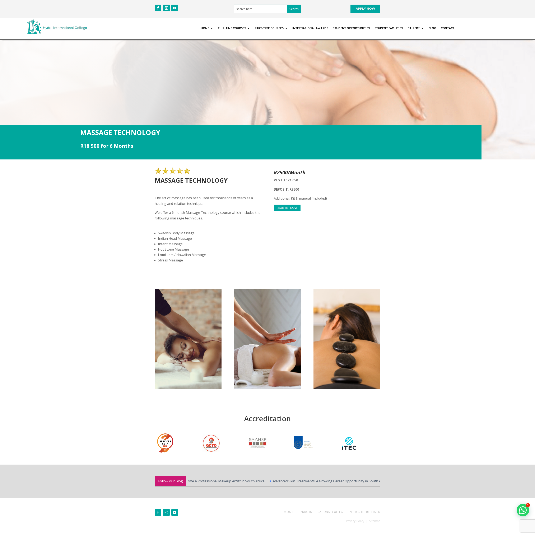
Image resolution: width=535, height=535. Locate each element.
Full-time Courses (232, 28)
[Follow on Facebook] (158, 8)
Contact (448, 28)
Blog (432, 28)
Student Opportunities (351, 28)
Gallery (414, 28)
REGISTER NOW (287, 208)
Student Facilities (388, 28)
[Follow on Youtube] (174, 8)
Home (205, 28)
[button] (523, 510)
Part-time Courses (269, 28)
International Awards (310, 28)
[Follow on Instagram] (166, 8)
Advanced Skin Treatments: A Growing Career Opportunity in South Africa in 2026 (304, 481)
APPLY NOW (365, 8)
